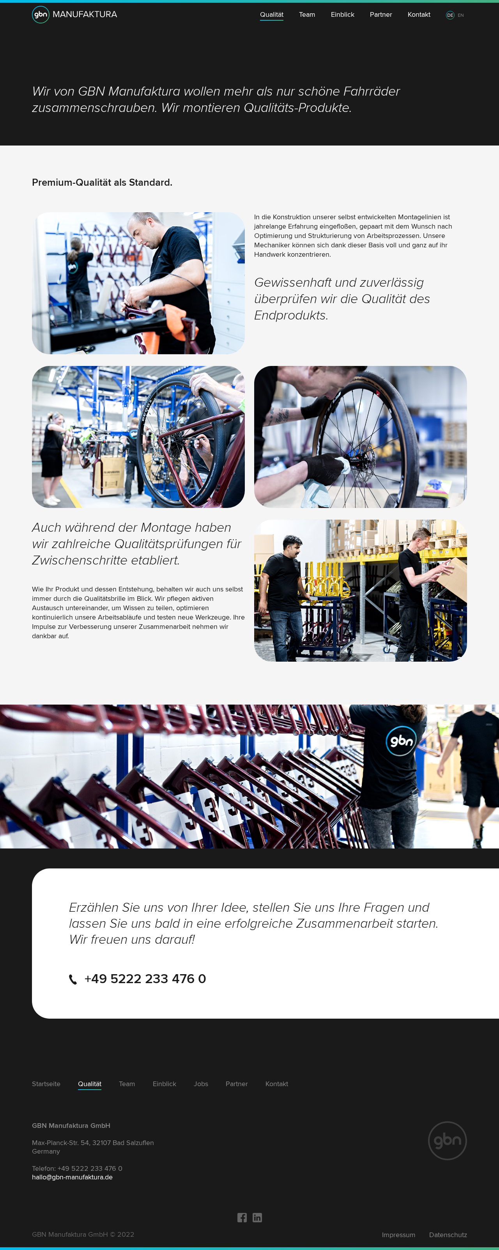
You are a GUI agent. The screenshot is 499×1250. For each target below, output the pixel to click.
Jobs (201, 1084)
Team (307, 14)
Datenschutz (448, 1234)
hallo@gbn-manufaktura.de (72, 1177)
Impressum (399, 1234)
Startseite (46, 1084)
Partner (381, 14)
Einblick (342, 14)
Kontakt (419, 14)
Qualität (271, 14)
